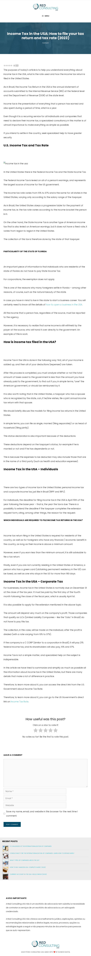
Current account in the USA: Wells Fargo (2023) (28, 874)
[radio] (35, 731)
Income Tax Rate (19, 701)
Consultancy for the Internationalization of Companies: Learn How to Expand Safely (42, 853)
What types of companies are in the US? (24, 860)
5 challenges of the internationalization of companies (31, 846)
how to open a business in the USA (64, 304)
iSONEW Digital (64, 952)
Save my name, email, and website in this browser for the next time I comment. (42, 813)
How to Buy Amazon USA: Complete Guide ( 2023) (28, 867)
